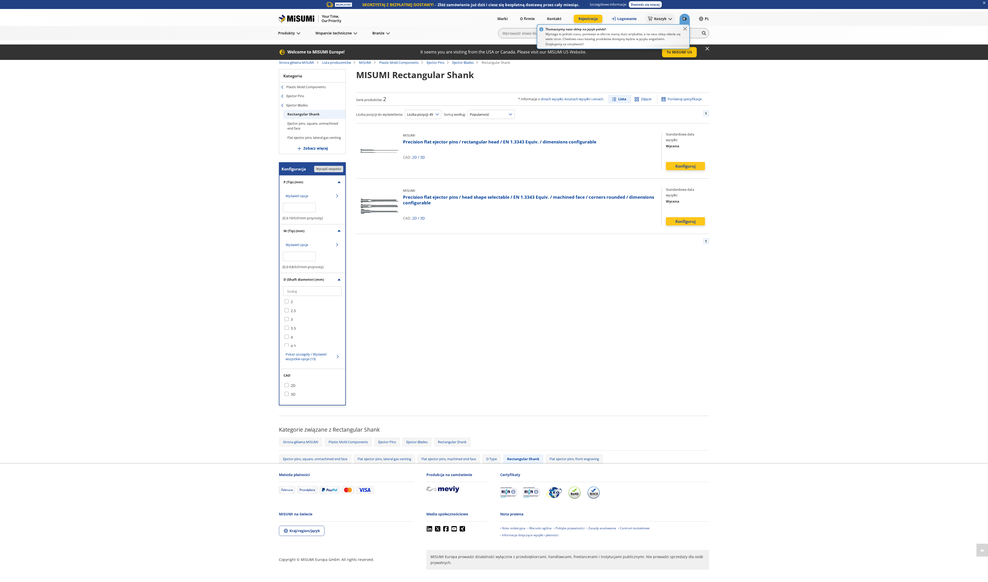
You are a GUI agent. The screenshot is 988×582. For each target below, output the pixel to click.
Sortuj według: (455, 114)
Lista (622, 99)
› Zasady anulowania (601, 528)
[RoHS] (574, 492)
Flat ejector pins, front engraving (574, 459)
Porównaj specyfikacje (685, 99)
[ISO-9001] (508, 492)
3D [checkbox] (293, 394)
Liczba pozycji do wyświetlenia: (379, 114)
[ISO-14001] (531, 492)
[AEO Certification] (554, 492)
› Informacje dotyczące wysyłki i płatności (529, 535)
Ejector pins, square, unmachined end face (312, 126)
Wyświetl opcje (297, 196)
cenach (597, 99)
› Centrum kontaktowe (634, 528)
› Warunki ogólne (539, 528)
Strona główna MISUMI (296, 62)
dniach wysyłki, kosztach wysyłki (565, 99)
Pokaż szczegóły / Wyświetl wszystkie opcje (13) (306, 356)
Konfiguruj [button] (685, 166)
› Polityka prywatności (569, 528)
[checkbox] (312, 302)
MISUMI (365, 62)
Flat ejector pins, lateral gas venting (314, 137)
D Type (491, 459)
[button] (645, 4)
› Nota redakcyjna (512, 528)
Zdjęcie (646, 99)
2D (414, 157)
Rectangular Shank (303, 114)
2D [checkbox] (293, 385)
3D (422, 157)
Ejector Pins (435, 62)
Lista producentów (336, 62)
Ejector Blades (463, 62)
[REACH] (593, 492)
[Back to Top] (982, 550)
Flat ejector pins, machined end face (448, 459)
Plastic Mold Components (399, 62)
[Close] (685, 29)
